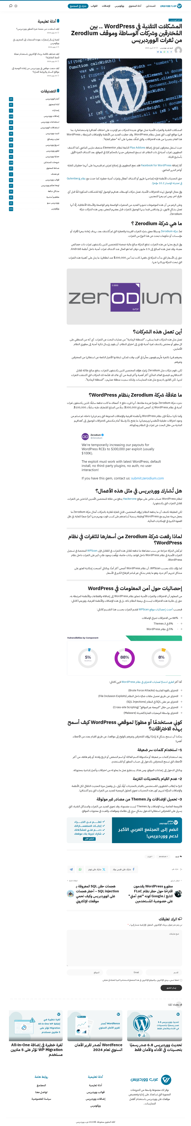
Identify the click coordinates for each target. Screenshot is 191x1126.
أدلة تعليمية (95, 1085)
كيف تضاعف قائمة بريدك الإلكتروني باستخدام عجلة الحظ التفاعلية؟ (36, 55)
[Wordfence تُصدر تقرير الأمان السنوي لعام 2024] (94, 1025)
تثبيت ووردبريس (52, 133)
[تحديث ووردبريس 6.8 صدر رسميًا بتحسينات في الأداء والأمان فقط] (154, 1025)
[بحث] (11, 6)
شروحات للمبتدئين (51, 162)
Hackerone (130, 499)
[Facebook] (171, 52)
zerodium (162, 856)
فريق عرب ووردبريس (166, 48)
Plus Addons (137, 148)
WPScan (92, 551)
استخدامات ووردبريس (50, 121)
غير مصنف (55, 174)
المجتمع (41, 1085)
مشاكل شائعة (53, 191)
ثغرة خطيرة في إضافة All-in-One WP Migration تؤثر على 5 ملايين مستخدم (37, 1050)
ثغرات (149, 856)
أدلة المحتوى (54, 104)
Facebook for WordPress (156, 165)
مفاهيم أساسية (52, 197)
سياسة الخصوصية (41, 1099)
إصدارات (55, 110)
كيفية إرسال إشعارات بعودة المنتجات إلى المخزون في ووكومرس (36, 41)
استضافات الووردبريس (49, 127)
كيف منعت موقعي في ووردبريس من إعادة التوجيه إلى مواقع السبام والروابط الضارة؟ (35, 70)
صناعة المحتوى (52, 168)
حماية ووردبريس (52, 156)
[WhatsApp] (164, 52)
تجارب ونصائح (53, 139)
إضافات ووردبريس (51, 116)
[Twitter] (167, 52)
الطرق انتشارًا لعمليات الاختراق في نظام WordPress (147, 682)
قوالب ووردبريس (52, 179)
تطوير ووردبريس (52, 150)
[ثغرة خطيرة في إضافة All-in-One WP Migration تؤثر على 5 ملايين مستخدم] (35, 1025)
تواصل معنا (41, 1092)
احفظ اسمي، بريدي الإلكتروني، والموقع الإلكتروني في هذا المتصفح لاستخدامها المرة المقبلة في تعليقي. (140, 980)
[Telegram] (157, 52)
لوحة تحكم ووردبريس (50, 185)
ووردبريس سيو (53, 202)
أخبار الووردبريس (175, 20)
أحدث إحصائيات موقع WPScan (156, 609)
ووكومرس (55, 208)
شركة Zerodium (169, 231)
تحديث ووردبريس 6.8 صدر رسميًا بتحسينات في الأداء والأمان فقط (156, 1047)
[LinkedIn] (161, 52)
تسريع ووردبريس (52, 145)
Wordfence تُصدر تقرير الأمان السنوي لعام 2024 (98, 1047)
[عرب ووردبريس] (171, 6)
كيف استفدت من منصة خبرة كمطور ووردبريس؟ (37, 29)
